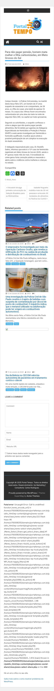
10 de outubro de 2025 (15, 372)
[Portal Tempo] (7, 41)
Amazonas (9, 390)
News (14, 180)
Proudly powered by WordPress (23, 493)
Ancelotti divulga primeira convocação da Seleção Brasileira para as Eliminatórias (16, 191)
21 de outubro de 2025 (15, 244)
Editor (27, 64)
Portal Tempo (27, 482)
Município (31, 390)
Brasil (9, 180)
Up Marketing (39, 485)
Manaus (23, 390)
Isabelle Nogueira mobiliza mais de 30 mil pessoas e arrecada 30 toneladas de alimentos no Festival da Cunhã (38, 193)
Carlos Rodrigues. (32, 488)
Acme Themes (33, 496)
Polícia (22, 264)
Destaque (15, 264)
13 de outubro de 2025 (15, 293)
